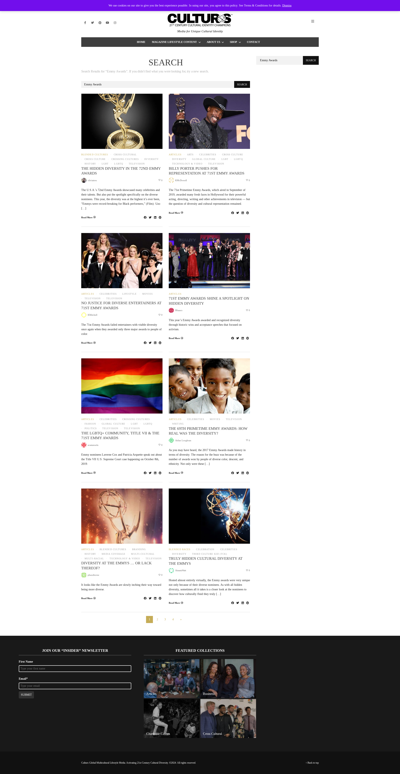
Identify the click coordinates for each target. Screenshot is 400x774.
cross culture (95, 159)
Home (141, 42)
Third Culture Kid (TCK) (209, 554)
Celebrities (207, 154)
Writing (178, 424)
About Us (213, 42)
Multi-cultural (142, 554)
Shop (233, 42)
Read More (86, 217)
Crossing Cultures (125, 159)
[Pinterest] (100, 22)
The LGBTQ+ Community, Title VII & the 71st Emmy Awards (120, 435)
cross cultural (125, 154)
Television (137, 164)
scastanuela (93, 445)
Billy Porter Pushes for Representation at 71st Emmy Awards (206, 170)
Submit (26, 694)
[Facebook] (85, 22)
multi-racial (94, 558)
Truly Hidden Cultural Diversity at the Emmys (205, 560)
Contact (253, 42)
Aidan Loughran (183, 440)
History (90, 164)
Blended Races (179, 549)
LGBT (105, 164)
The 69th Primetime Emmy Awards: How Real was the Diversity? (208, 430)
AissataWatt (180, 570)
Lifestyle (129, 294)
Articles (175, 154)
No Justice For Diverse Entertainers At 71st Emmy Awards (121, 305)
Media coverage (113, 554)
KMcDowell (181, 180)
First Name (26, 661)
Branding (139, 549)
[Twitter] (92, 22)
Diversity (151, 159)
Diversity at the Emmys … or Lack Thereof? (116, 565)
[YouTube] (107, 22)
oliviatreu (92, 180)
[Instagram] (115, 22)
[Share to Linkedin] (155, 217)
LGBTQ (118, 164)
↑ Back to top (312, 762)
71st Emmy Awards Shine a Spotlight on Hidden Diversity (209, 300)
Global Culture (204, 159)
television (114, 298)
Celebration (205, 549)
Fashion (90, 424)
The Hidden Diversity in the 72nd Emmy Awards (121, 170)
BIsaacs (178, 310)
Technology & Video (187, 164)
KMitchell (92, 315)
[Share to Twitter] (150, 217)
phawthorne (93, 575)
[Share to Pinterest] (160, 217)
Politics (91, 428)
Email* (23, 678)
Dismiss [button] (286, 5)
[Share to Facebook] (145, 217)
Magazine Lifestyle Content (174, 42)
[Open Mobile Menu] (315, 22)
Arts (190, 154)
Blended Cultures (94, 154)
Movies (147, 294)
